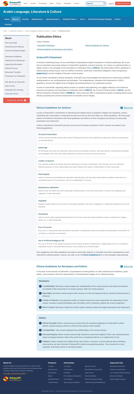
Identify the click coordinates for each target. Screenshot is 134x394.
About (15, 19)
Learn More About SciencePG (14, 374)
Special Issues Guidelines (72, 382)
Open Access (10, 86)
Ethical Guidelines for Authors (97, 45)
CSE (119, 90)
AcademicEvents (53, 379)
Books (52, 3)
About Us (7, 363)
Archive (25, 19)
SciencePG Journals (16, 31)
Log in (111, 4)
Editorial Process (11, 68)
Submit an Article (123, 3)
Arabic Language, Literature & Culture (37, 31)
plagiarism (41, 73)
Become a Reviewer (116, 376)
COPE (95, 68)
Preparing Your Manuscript (15, 60)
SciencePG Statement (46, 45)
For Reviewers (68, 369)
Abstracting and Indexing (14, 47)
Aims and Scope (11, 43)
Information (67, 3)
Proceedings (43, 3)
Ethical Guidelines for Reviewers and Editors (55, 49)
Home (25, 3)
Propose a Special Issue (117, 369)
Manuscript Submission (117, 366)
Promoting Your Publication (15, 76)
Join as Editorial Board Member (120, 373)
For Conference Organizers (72, 376)
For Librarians (68, 379)
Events (59, 3)
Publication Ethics (11, 94)
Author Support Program (118, 379)
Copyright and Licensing (14, 90)
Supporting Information (13, 64)
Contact (76, 3)
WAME (69, 93)
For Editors (67, 373)
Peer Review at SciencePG (15, 82)
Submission (37, 19)
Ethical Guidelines (90, 376)
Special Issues (52, 19)
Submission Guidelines (13, 56)
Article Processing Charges (100, 19)
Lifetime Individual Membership (95, 382)
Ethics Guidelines (90, 255)
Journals (33, 3)
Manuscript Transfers (13, 72)
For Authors (67, 366)
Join (82, 19)
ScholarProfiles (53, 382)
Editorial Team (69, 19)
